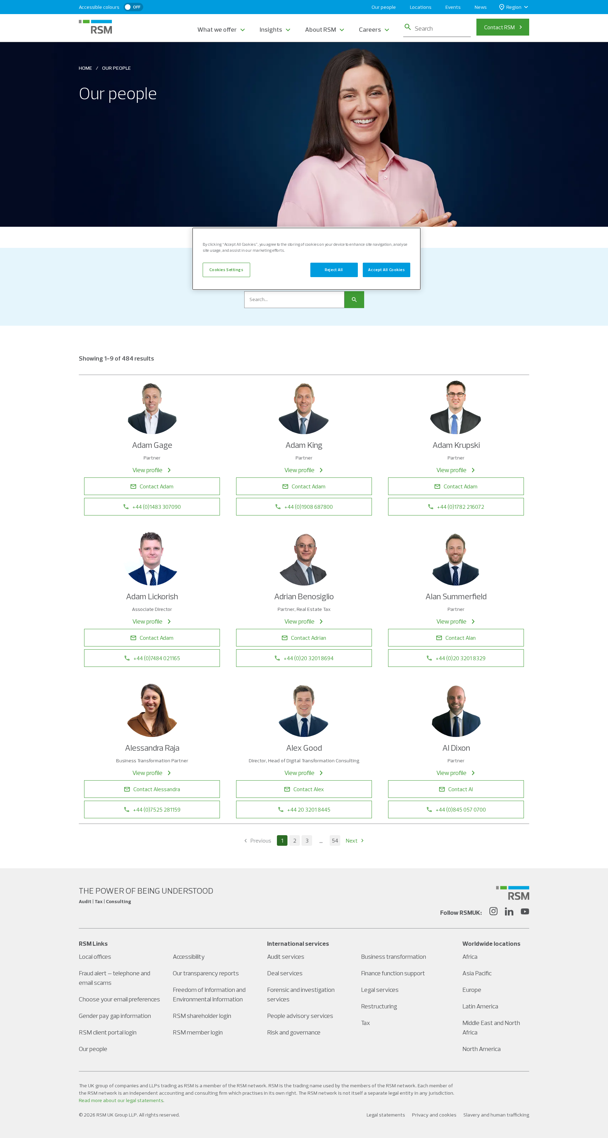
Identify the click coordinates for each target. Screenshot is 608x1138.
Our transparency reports (206, 973)
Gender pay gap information (115, 1016)
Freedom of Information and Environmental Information (209, 994)
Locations (420, 7)
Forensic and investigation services (301, 994)
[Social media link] (512, 893)
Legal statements (386, 1115)
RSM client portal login (108, 1032)
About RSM (320, 29)
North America (481, 1049)
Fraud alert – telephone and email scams (114, 978)
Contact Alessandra (156, 789)
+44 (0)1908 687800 (308, 506)
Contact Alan (460, 637)
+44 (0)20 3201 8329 (461, 658)
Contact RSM (499, 27)
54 (335, 840)
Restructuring (379, 1006)
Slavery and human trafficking (496, 1115)
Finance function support (393, 973)
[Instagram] (493, 912)
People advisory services (300, 1016)
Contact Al (460, 789)
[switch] (133, 7)
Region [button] (513, 7)
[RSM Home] (95, 27)
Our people (384, 7)
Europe (471, 990)
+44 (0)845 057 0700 (461, 809)
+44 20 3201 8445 (308, 809)
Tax (365, 1023)
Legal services (380, 990)
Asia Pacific (477, 973)
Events (453, 7)
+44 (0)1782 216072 (460, 506)
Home (85, 68)
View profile (147, 470)
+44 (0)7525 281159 (156, 809)
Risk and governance (294, 1032)
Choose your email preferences (119, 999)
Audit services (285, 956)
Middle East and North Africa (491, 1027)
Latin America (480, 1006)
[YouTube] (525, 912)
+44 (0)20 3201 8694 (309, 658)
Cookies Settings (226, 269)
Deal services (285, 973)
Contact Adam (156, 486)
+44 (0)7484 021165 (156, 658)
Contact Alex (308, 789)
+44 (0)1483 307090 (156, 506)
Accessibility (189, 956)
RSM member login (198, 1032)
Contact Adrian (308, 637)
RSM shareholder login (202, 1016)
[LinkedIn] (509, 912)
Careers (370, 29)
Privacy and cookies (434, 1115)
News (481, 7)
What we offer (217, 29)
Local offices (95, 956)
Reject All (334, 269)
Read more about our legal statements (121, 1100)
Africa (469, 956)
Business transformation (393, 956)
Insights (271, 29)
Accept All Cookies (386, 269)
